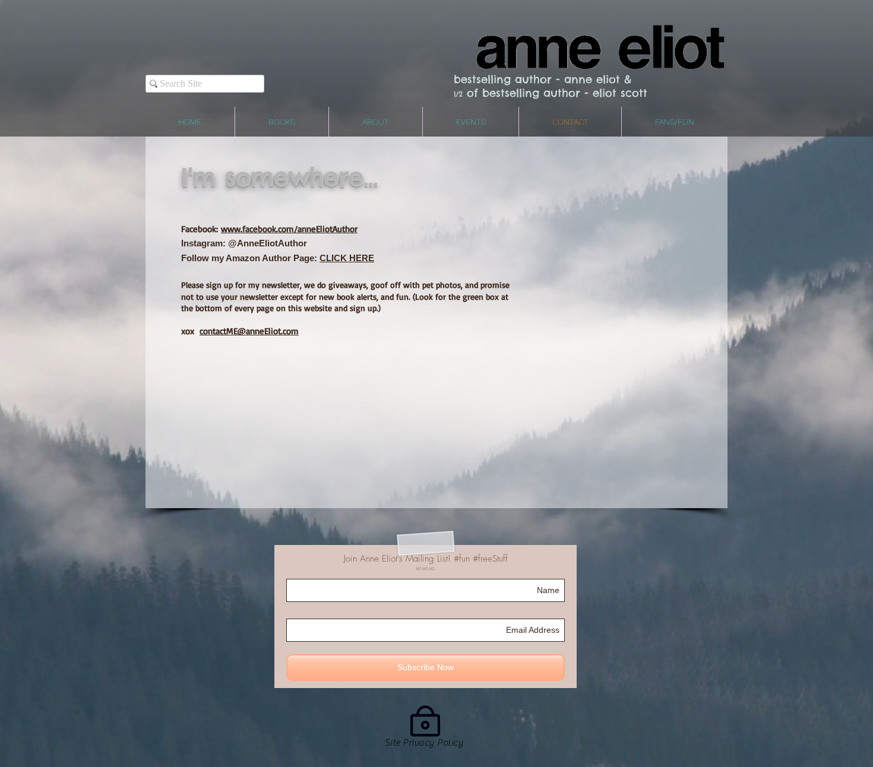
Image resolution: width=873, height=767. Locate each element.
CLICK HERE (347, 258)
